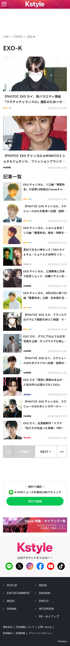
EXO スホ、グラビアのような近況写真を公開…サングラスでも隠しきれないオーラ (45, 339)
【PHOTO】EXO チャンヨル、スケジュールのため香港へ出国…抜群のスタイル (45, 208)
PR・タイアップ (49, 616)
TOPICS (18, 37)
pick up (12, 585)
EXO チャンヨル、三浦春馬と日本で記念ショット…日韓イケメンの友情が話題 (45, 274)
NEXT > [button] (45, 451)
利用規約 (7, 633)
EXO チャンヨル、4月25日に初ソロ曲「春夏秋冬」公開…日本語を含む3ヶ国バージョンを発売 (45, 295)
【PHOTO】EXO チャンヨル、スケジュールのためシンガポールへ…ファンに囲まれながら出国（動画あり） (45, 404)
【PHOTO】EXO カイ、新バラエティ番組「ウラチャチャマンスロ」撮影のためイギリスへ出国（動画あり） (34, 99)
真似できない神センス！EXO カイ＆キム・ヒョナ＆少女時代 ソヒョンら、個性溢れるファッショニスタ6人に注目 (45, 252)
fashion (44, 593)
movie (43, 585)
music (11, 601)
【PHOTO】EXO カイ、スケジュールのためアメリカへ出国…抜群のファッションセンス (45, 360)
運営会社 (7, 627)
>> (62, 451)
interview (46, 609)
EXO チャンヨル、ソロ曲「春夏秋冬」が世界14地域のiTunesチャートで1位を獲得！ (44, 187)
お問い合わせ (45, 627)
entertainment (18, 593)
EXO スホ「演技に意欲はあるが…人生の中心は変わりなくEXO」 (44, 382)
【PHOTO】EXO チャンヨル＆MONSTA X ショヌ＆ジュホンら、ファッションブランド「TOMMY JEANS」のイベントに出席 (34, 158)
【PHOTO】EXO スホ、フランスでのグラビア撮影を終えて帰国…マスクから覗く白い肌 (45, 317)
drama (11, 609)
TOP (6, 37)
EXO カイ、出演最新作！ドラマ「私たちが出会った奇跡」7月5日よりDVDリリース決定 (44, 425)
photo (43, 601)
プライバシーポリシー (40, 633)
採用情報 (20, 633)
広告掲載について (25, 627)
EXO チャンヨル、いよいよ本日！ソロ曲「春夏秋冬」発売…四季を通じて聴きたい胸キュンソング (45, 230)
